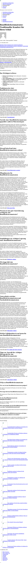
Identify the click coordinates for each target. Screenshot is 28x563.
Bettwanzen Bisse (11, 208)
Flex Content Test (6, 553)
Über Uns (5, 6)
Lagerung (15, 46)
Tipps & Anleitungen (7, 4)
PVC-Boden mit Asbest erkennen (14, 349)
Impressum (5, 557)
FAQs (12, 47)
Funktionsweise (10, 44)
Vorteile (15, 44)
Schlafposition (3, 47)
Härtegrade (8, 47)
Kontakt (4, 7)
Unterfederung (10, 46)
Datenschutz (5, 559)
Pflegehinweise (3, 46)
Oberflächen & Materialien (8, 2)
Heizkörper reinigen (11, 259)
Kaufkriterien (20, 44)
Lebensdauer (20, 46)
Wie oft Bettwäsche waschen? (13, 170)
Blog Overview (6, 551)
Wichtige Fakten (3, 44)
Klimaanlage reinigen (12, 330)
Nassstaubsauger (11, 117)
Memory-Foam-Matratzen (6, 62)
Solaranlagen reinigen (12, 379)
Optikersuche (5, 554)
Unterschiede (25, 46)
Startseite (4, 555)
